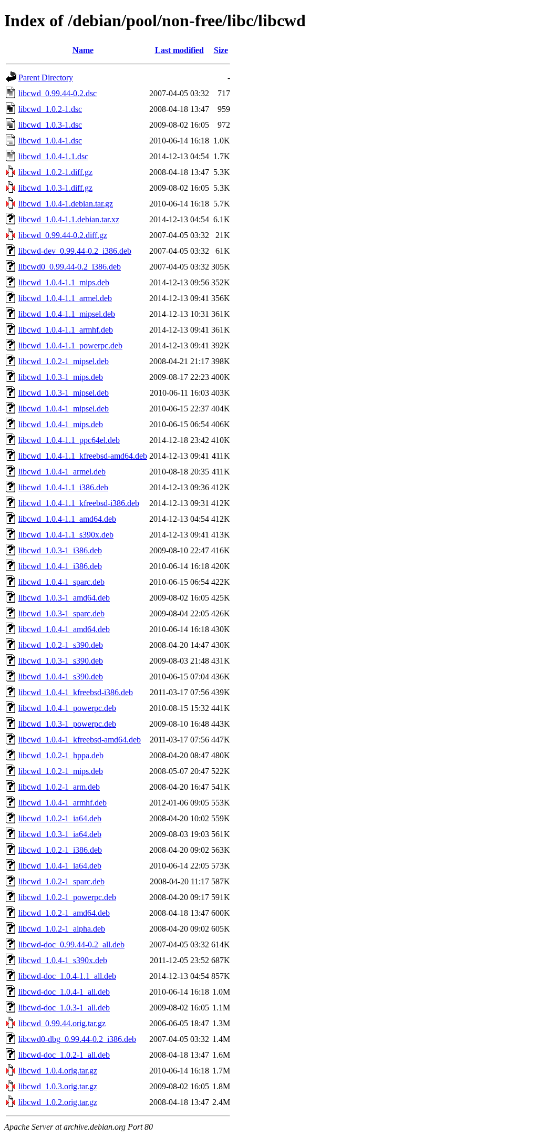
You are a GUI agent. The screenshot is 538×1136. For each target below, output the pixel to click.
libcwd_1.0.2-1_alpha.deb (61, 928)
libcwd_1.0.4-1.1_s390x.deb (65, 534)
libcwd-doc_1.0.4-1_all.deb (64, 991)
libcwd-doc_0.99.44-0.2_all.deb (71, 944)
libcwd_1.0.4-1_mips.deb (60, 424)
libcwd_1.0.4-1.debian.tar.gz (65, 203)
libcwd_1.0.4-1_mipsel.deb (63, 408)
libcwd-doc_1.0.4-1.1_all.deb (67, 976)
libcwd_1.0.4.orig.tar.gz (57, 1070)
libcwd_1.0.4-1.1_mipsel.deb (66, 313)
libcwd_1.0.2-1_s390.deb (60, 645)
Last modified (179, 50)
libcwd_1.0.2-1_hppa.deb (61, 755)
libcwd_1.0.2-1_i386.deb (60, 849)
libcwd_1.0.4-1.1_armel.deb (65, 298)
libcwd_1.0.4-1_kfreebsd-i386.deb (75, 692)
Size (221, 50)
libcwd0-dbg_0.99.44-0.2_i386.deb (77, 1039)
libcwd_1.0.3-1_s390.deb (60, 660)
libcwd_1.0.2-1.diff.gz (55, 172)
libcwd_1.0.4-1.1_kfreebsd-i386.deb (78, 503)
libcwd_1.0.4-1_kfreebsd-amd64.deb (79, 739)
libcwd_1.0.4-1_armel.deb (62, 471)
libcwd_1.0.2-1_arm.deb (59, 786)
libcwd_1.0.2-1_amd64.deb (64, 912)
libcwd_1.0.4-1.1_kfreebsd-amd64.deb (82, 455)
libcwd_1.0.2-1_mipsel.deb (63, 361)
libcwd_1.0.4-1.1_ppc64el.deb (69, 440)
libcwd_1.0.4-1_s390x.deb (62, 960)
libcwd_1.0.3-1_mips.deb (60, 377)
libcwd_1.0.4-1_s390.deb (60, 676)
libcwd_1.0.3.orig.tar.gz (57, 1086)
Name (83, 50)
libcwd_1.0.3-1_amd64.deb (64, 597)
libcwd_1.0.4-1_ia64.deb (59, 865)
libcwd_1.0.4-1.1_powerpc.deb (70, 345)
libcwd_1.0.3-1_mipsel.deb (63, 392)
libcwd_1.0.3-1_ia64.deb (59, 834)
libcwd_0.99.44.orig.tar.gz (62, 1023)
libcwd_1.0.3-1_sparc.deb (61, 613)
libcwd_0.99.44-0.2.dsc (57, 93)
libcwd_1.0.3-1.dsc (50, 124)
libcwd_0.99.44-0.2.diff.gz (62, 235)
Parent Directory (45, 77)
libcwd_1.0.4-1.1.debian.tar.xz (68, 219)
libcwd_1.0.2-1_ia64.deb (59, 818)
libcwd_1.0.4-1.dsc (50, 140)
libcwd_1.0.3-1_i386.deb (60, 550)
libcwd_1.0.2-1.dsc (50, 109)
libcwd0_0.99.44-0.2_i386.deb (69, 266)
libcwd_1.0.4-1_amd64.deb (64, 629)
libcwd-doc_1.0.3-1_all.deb (64, 1007)
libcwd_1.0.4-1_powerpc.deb (67, 708)
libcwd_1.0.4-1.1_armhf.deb (65, 329)
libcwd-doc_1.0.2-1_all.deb (64, 1054)
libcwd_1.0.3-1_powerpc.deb (67, 723)
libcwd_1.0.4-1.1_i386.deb (63, 487)
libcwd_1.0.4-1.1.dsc (53, 156)
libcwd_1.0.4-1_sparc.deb (61, 581)
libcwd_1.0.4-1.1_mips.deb (63, 282)
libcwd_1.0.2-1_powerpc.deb (67, 897)
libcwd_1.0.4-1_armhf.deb (62, 802)
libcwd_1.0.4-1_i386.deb (60, 566)
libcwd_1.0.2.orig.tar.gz (57, 1102)
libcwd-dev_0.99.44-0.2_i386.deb (74, 250)
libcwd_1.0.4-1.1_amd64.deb (67, 518)
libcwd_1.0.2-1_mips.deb (60, 771)
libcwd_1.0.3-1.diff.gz (55, 187)
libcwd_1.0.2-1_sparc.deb (61, 881)
